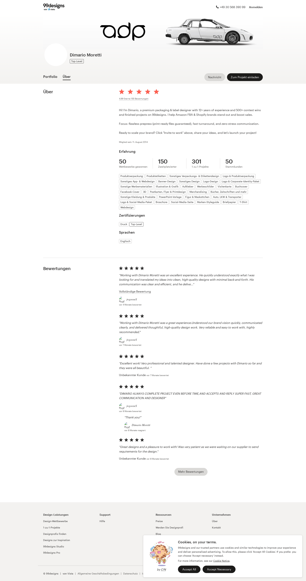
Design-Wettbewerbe (55, 521)
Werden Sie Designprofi (169, 527)
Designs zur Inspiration (56, 540)
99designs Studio (53, 546)
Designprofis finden (54, 533)
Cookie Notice (221, 560)
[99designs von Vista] (53, 7)
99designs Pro (51, 552)
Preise (159, 521)
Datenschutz (130, 573)
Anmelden (256, 7)
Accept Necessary (219, 569)
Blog (158, 533)
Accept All (189, 569)
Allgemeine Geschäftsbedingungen (98, 573)
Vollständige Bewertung (135, 291)
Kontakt (216, 527)
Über (215, 521)
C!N (163, 569)
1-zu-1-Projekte (51, 527)
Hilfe (102, 521)
